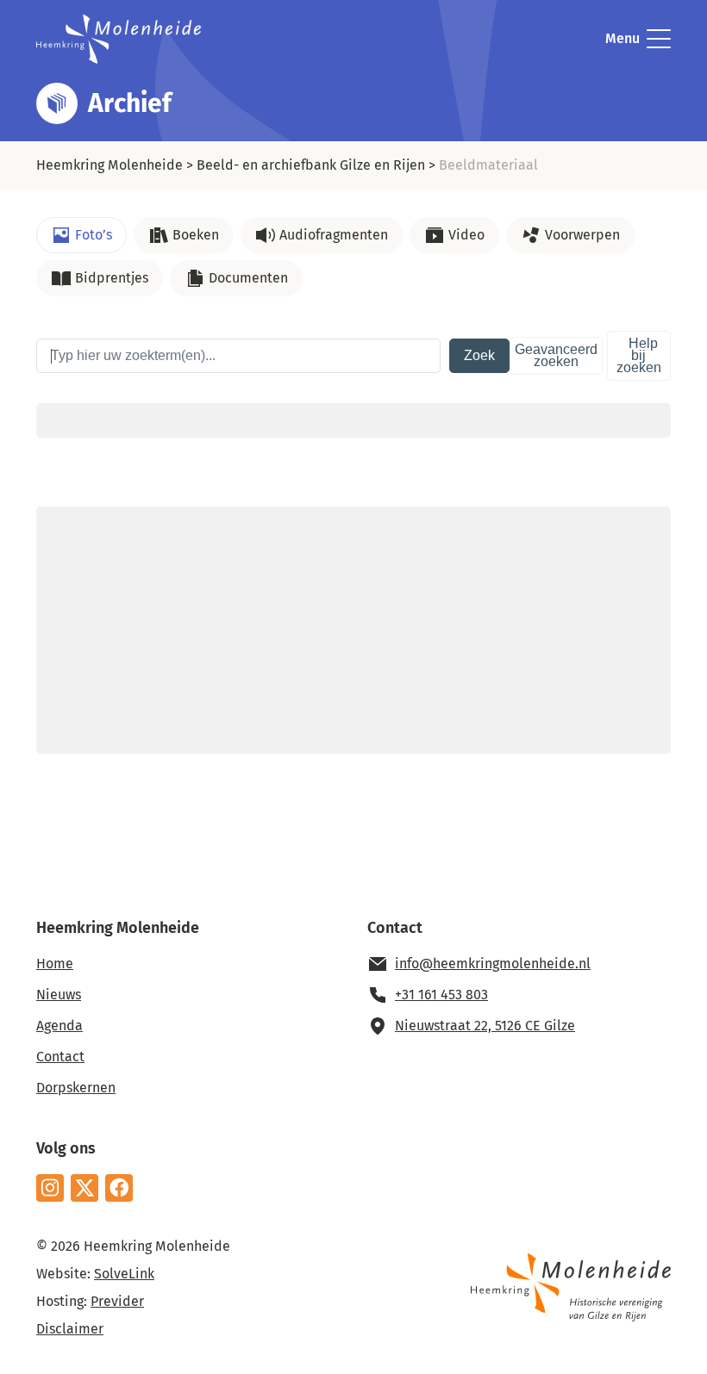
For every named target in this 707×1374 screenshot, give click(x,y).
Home (54, 963)
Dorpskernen (76, 1087)
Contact (60, 1056)
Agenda (59, 1025)
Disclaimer (69, 1329)
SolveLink (124, 1273)
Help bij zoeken (638, 355)
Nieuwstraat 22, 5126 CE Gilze (485, 1025)
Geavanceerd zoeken (556, 355)
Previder (117, 1301)
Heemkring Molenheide (109, 165)
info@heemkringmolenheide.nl (493, 963)
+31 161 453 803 (441, 994)
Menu (622, 38)
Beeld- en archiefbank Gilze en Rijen (311, 165)
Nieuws (58, 994)
